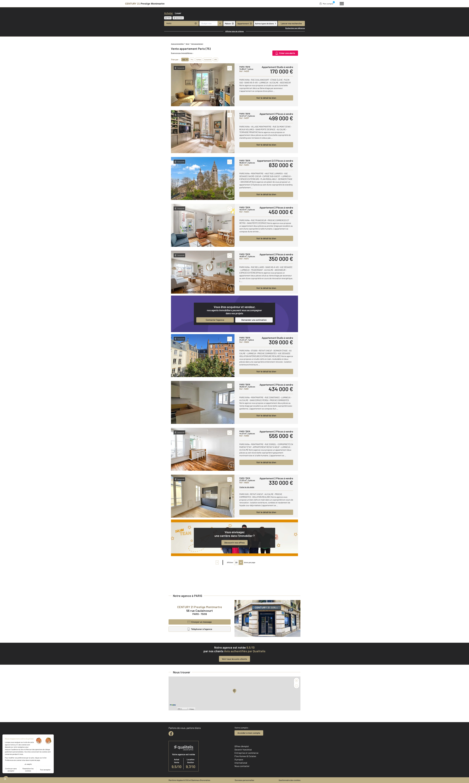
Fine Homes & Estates (245, 756)
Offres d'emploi (241, 746)
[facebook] (171, 733)
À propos (238, 759)
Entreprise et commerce (246, 753)
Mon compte (328, 3)
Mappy (192, 709)
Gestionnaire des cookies (289, 780)
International (240, 762)
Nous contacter (242, 766)
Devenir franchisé (243, 749)
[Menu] (342, 3)
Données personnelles (244, 780)
